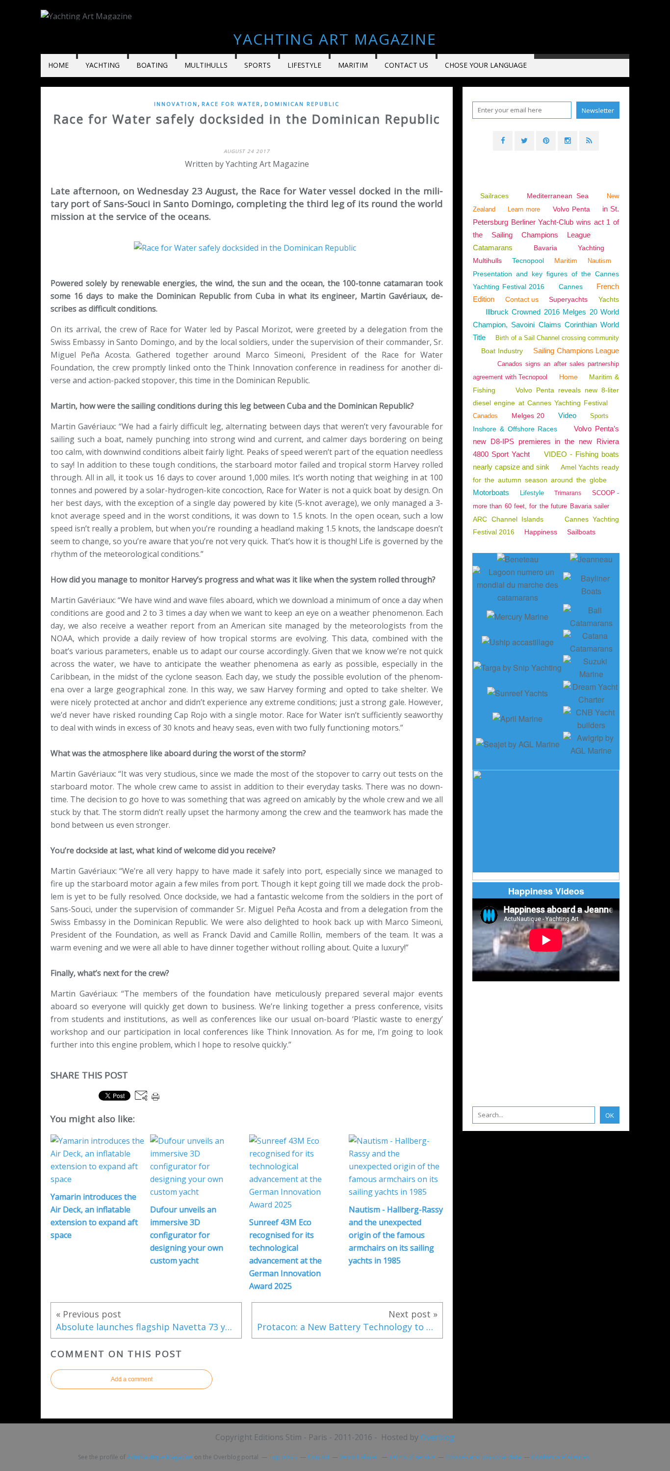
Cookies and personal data (483, 1457)
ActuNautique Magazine (160, 1457)
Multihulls (206, 65)
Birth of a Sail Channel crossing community (557, 337)
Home (58, 65)
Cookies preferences (560, 1457)
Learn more (524, 209)
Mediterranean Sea (557, 196)
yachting (102, 65)
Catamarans (493, 247)
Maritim (353, 65)
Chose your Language (486, 65)
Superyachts (568, 299)
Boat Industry (501, 351)
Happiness (540, 532)
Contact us (406, 65)
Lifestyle (304, 65)
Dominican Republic (301, 103)
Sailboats (581, 532)
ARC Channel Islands (508, 519)
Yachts (608, 299)
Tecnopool (528, 260)
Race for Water (231, 103)
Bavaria (545, 248)
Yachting (591, 248)
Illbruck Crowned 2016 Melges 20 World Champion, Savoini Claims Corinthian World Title (546, 324)
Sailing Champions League (576, 350)
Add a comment (132, 1379)
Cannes (571, 286)
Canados (485, 416)
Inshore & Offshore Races (515, 429)
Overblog (437, 1437)
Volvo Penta (571, 209)
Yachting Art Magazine (335, 39)
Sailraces (496, 196)
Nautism (599, 260)
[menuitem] (58, 65)
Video (567, 415)
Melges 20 (528, 416)
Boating (152, 65)
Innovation (176, 103)
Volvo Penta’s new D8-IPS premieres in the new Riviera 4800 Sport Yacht (546, 441)
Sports (257, 65)
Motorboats (491, 492)
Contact (318, 1457)
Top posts (283, 1457)
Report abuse (359, 1457)
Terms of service (412, 1457)
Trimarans (567, 493)
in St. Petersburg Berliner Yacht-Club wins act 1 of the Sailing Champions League (546, 222)
